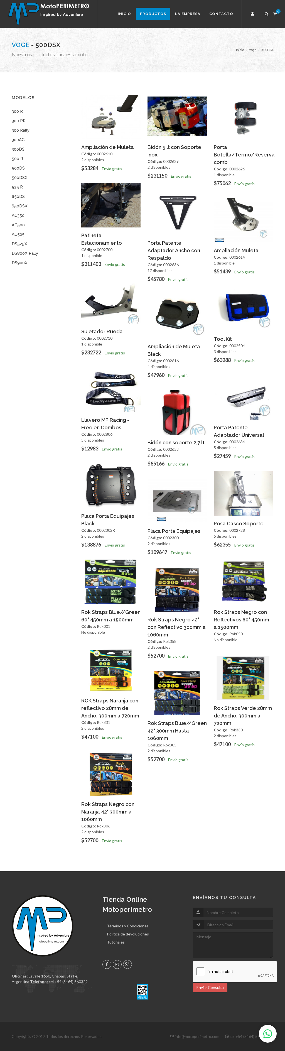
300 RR (19, 120)
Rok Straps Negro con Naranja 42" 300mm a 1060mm (107, 811)
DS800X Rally (25, 253)
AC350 (18, 215)
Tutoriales (116, 942)
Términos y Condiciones (128, 925)
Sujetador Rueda (102, 331)
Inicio (124, 14)
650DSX (20, 206)
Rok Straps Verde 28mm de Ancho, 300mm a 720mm (243, 715)
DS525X (19, 243)
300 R (17, 111)
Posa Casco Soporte (239, 523)
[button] (253, 14)
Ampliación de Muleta (107, 147)
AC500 (18, 224)
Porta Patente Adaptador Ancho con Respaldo (174, 250)
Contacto (221, 14)
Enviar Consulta (210, 987)
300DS (18, 149)
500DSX (20, 177)
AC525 (18, 234)
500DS (18, 168)
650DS (18, 196)
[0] (275, 13)
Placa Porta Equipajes (174, 531)
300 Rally (21, 130)
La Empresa (187, 14)
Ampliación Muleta (236, 250)
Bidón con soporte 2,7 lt (176, 442)
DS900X (20, 262)
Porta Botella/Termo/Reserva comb (244, 154)
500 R (17, 158)
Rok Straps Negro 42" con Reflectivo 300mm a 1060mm (177, 627)
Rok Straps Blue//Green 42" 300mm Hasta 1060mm (177, 730)
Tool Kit (223, 339)
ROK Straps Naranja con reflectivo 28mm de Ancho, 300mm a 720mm (110, 708)
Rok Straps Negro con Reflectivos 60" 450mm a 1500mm (241, 619)
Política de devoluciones (128, 934)
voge (21, 44)
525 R (17, 187)
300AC (18, 139)
